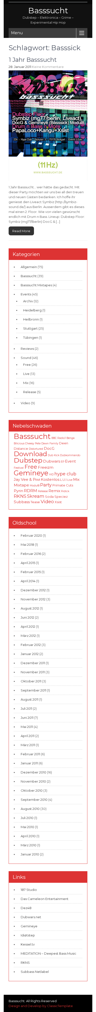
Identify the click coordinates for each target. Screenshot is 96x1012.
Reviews (27, 349)
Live (26, 374)
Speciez (61, 496)
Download (30, 454)
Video (25, 403)
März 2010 (28, 845)
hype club (65, 474)
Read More (21, 231)
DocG (49, 448)
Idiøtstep (28, 935)
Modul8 (34, 485)
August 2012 (30, 608)
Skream (35, 496)
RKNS (20, 496)
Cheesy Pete (33, 443)
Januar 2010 (30, 854)
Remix (54, 490)
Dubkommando (70, 455)
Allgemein (29, 267)
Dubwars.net (31, 917)
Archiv (28, 301)
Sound (26, 358)
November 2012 (33, 599)
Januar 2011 (29, 763)
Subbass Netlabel (35, 972)
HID (51, 474)
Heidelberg (32, 310)
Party (46, 485)
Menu (17, 33)
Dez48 (26, 908)
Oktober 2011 (31, 681)
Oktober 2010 (32, 790)
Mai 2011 (27, 727)
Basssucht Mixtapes (36, 285)
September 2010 (34, 800)
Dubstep (28, 460)
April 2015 (28, 563)
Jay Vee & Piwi (27, 479)
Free (27, 365)
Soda (49, 496)
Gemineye (31, 473)
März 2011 (28, 745)
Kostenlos (50, 479)
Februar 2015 (31, 572)
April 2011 (27, 736)
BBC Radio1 (58, 438)
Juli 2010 (27, 818)
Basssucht (48, 10)
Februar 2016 (31, 554)
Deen (63, 443)
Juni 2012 (27, 617)
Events (26, 294)
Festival (19, 467)
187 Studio (29, 890)
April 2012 (28, 626)
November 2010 (33, 781)
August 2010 (30, 809)
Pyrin (18, 490)
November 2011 (33, 672)
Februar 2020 (31, 535)
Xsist (58, 502)
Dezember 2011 (33, 663)
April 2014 (28, 581)
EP (62, 461)
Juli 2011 (26, 708)
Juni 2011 (27, 718)
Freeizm (45, 467)
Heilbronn (31, 319)
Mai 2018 (27, 544)
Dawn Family (49, 443)
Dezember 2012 (33, 590)
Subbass (22, 501)
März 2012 (28, 636)
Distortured (36, 448)
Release (29, 392)
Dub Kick (53, 455)
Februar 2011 (30, 754)
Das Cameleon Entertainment (44, 899)
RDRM (30, 490)
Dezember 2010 (33, 772)
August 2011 (29, 699)
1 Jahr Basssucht (33, 59)
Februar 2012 (31, 645)
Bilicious (19, 443)
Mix (26, 383)
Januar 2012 (30, 654)
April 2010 (28, 836)
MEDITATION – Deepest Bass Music (48, 953)
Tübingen (30, 337)
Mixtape (21, 485)
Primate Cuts (62, 485)
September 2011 (33, 690)
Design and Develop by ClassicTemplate (41, 1006)
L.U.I (63, 480)
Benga (70, 438)
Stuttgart (30, 328)
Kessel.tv (28, 944)
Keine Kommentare (48, 67)
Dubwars (51, 461)
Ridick (65, 491)
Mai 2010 (27, 827)
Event (70, 461)
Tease (35, 502)
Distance (21, 448)
